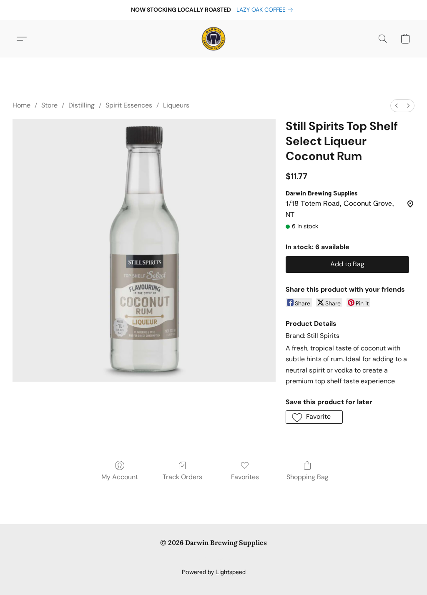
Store (49, 105)
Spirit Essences (128, 105)
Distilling (81, 105)
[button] (213, 38)
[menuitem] (396, 106)
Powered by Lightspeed (214, 572)
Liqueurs (176, 105)
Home (21, 105)
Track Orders (182, 476)
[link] (266, 10)
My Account (119, 476)
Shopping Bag (307, 476)
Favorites (245, 476)
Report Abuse (213, 558)
